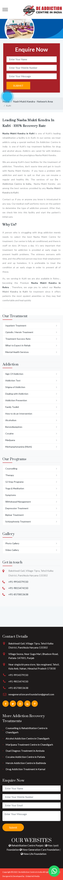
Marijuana (10, 440)
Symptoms (10, 495)
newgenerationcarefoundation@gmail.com (31, 694)
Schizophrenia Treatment (18, 521)
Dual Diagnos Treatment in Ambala (25, 750)
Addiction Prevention (16, 400)
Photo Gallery (12, 543)
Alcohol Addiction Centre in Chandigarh (27, 738)
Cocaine (9, 433)
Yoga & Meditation (14, 488)
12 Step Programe (14, 481)
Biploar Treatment (14, 515)
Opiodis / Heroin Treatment (19, 332)
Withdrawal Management (18, 501)
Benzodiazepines (13, 426)
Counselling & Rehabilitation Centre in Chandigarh (26, 730)
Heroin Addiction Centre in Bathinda (26, 762)
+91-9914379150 (18, 581)
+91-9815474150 (18, 588)
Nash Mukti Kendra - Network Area (33, 101)
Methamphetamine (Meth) (18, 446)
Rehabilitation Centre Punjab (27, 845)
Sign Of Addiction (14, 373)
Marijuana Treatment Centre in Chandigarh (29, 744)
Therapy (9, 475)
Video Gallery (12, 550)
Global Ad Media (33, 876)
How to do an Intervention (18, 413)
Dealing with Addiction (16, 393)
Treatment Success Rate (18, 338)
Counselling (11, 468)
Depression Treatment (16, 508)
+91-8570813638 (18, 594)
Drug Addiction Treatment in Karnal (25, 769)
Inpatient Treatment (15, 325)
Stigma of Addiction (15, 387)
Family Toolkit (12, 407)
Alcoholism (10, 420)
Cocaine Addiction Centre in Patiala (25, 756)
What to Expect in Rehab (18, 345)
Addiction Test (13, 380)
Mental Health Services (17, 352)
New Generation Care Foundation (41, 849)
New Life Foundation (34, 853)
